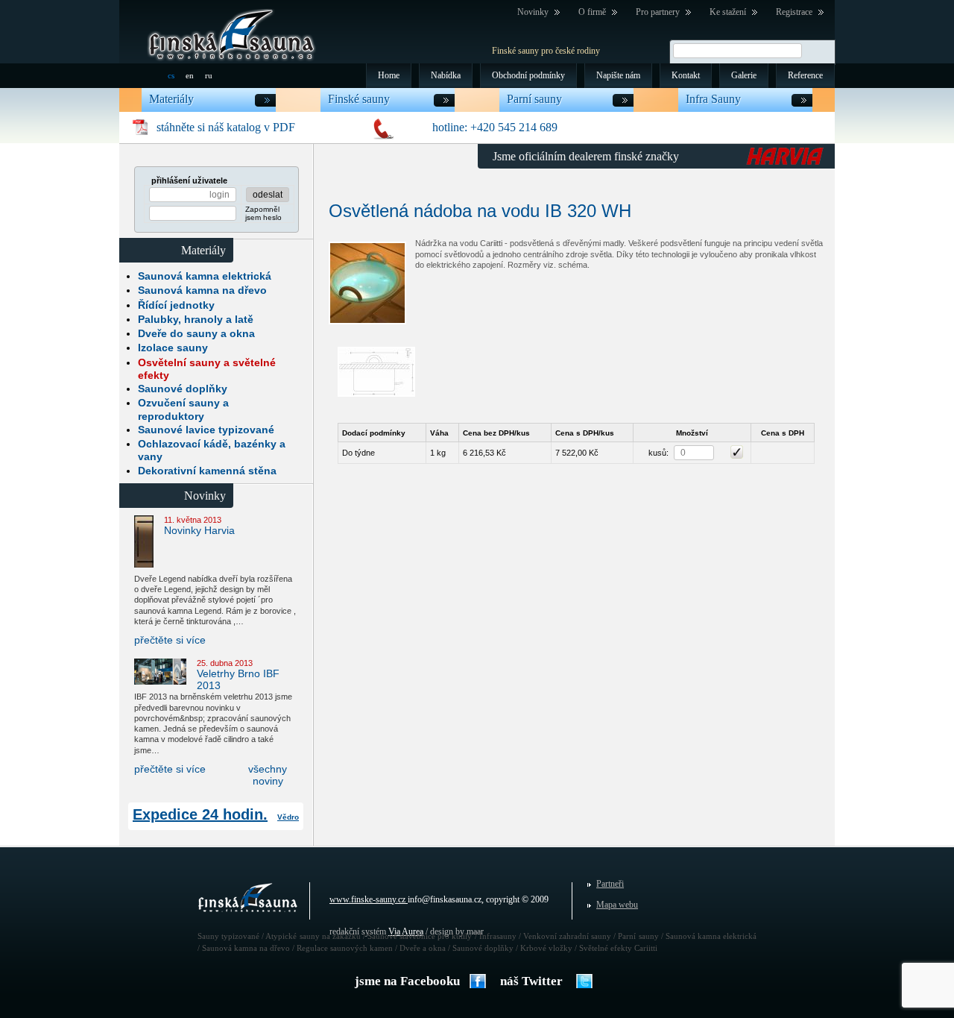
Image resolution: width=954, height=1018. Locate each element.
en (190, 75)
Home (388, 75)
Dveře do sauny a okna (196, 333)
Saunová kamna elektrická (204, 276)
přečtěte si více (170, 640)
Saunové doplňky (182, 389)
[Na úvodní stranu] (232, 34)
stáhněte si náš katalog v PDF (226, 127)
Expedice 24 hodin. (200, 814)
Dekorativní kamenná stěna (207, 471)
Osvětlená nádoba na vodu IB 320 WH (480, 211)
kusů (657, 452)
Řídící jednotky (176, 305)
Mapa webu (617, 904)
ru (208, 75)
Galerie (743, 75)
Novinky (533, 12)
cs (171, 75)
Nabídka (446, 75)
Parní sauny (534, 99)
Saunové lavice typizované (206, 430)
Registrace (794, 12)
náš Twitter (531, 981)
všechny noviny (267, 775)
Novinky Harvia (199, 530)
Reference (805, 75)
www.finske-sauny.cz (367, 899)
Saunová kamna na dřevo (202, 290)
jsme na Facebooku (407, 981)
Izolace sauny (173, 348)
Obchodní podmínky (528, 75)
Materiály (171, 99)
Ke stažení (728, 12)
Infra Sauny (713, 99)
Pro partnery (658, 12)
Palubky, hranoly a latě (195, 319)
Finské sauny (359, 99)
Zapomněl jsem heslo (263, 213)
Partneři (610, 884)
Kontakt (686, 75)
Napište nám (618, 75)
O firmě (592, 12)
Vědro (288, 817)
